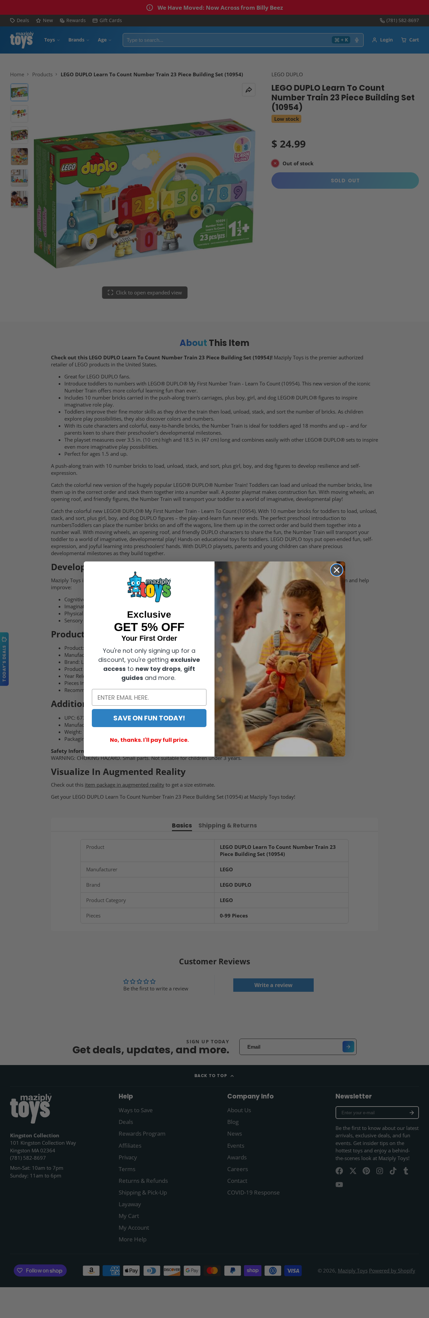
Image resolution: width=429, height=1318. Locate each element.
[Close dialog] (337, 570)
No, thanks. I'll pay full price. (149, 740)
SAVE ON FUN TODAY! (149, 718)
